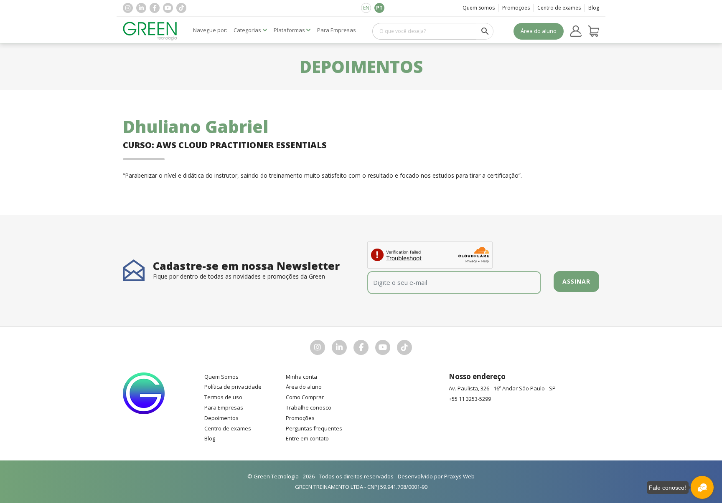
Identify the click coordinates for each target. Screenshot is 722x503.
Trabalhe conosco (308, 407)
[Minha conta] (576, 31)
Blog (593, 7)
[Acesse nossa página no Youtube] (168, 8)
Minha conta (301, 376)
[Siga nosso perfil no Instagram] (128, 8)
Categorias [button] (247, 30)
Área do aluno (539, 31)
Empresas (336, 30)
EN (366, 7)
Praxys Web (459, 476)
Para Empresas (223, 407)
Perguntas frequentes (314, 428)
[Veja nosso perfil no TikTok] (181, 8)
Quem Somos (479, 7)
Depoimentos (221, 418)
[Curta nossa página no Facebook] (155, 8)
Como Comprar (305, 397)
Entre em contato (307, 438)
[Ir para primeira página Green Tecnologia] (150, 31)
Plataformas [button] (289, 30)
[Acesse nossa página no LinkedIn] (141, 8)
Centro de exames (559, 7)
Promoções (516, 7)
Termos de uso (223, 397)
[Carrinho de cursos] (594, 31)
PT (379, 7)
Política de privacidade (233, 386)
